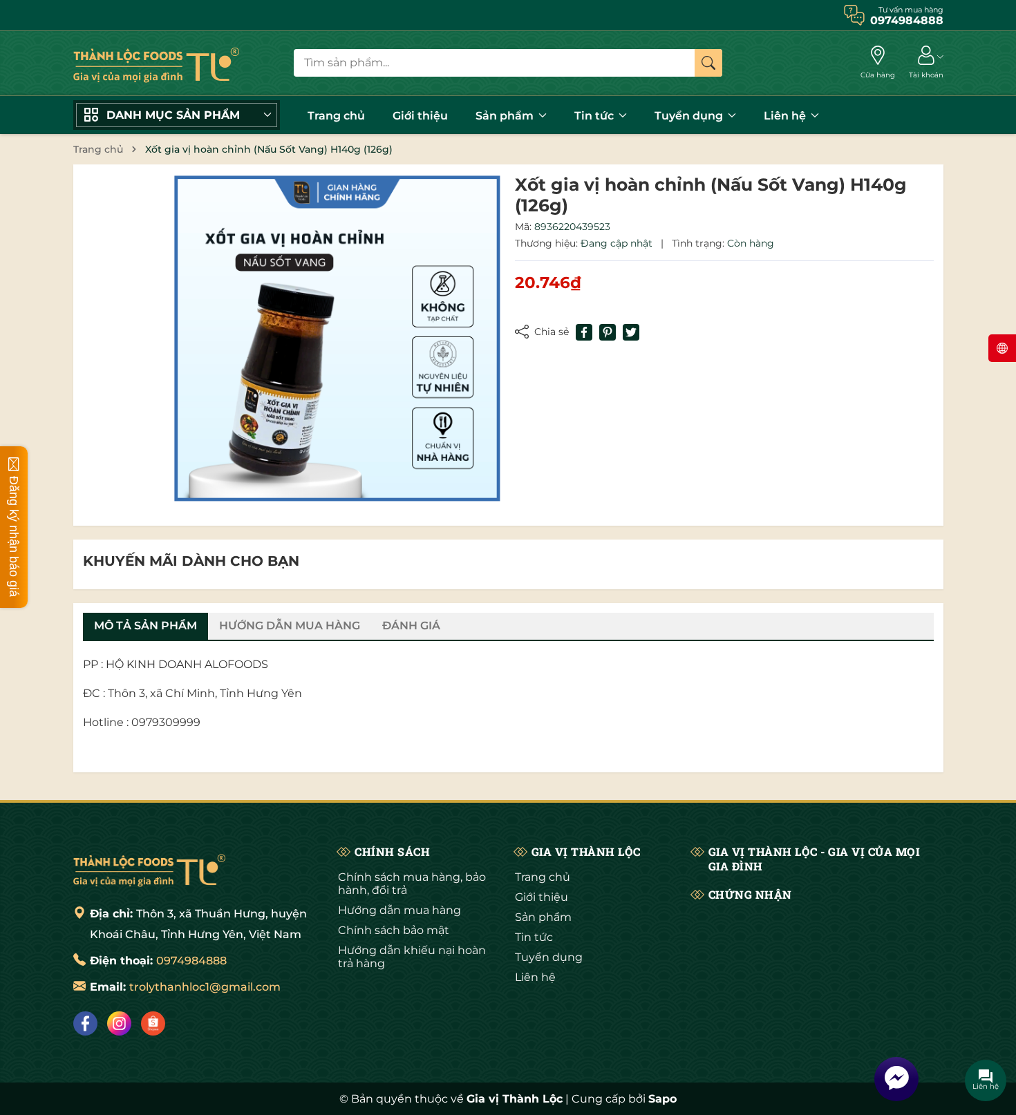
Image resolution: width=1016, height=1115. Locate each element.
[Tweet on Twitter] (631, 332)
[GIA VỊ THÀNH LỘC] (156, 63)
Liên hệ (786, 115)
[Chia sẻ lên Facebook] (584, 332)
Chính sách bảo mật (393, 930)
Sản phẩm (506, 115)
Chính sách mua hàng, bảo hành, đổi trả (412, 883)
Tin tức (595, 115)
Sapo (662, 1098)
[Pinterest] (607, 332)
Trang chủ (336, 115)
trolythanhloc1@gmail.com (205, 986)
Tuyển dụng (690, 115)
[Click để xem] (337, 338)
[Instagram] (119, 1023)
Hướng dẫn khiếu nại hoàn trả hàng (412, 957)
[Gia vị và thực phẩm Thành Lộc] (149, 868)
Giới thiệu (420, 115)
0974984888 (191, 960)
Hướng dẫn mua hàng (399, 910)
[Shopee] (153, 1023)
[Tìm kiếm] (708, 63)
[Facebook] (85, 1023)
